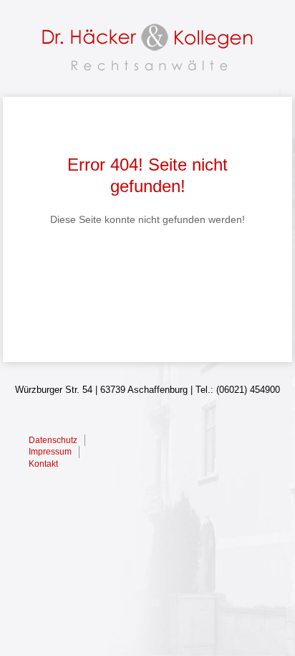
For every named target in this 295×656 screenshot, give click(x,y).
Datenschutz (53, 440)
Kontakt (43, 464)
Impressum (50, 452)
